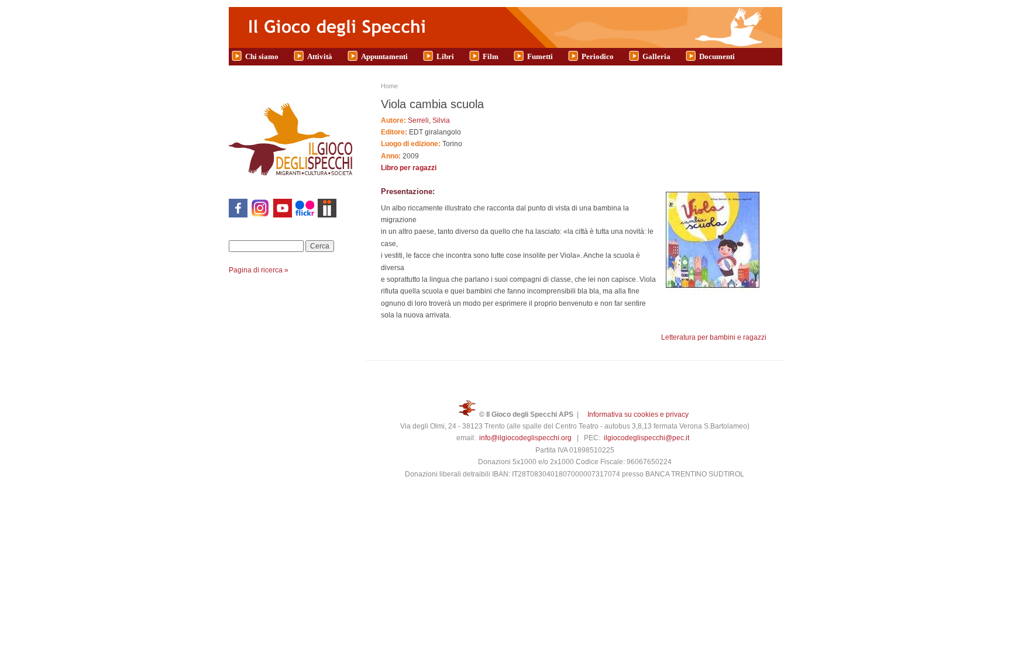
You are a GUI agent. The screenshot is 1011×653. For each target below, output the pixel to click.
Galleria (656, 56)
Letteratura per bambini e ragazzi (713, 337)
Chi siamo (261, 56)
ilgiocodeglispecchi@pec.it (646, 438)
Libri (445, 56)
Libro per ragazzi (408, 168)
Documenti (717, 56)
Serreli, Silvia (429, 120)
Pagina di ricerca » (258, 270)
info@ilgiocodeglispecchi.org (525, 438)
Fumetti (540, 56)
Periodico (598, 56)
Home (389, 85)
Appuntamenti (384, 56)
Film (490, 56)
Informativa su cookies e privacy (638, 414)
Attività (319, 56)
